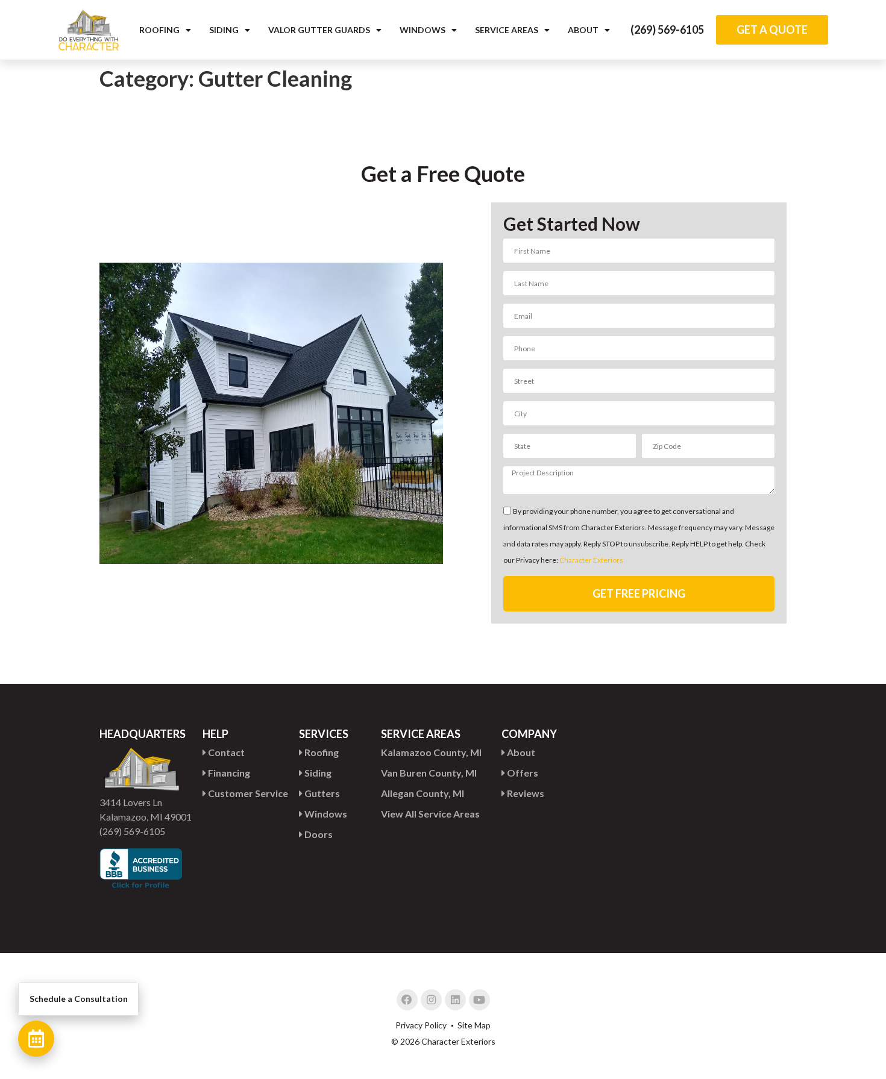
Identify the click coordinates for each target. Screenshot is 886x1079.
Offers (521, 772)
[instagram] (431, 999)
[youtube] (479, 999)
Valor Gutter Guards (319, 30)
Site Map (474, 1025)
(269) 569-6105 (667, 29)
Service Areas (506, 30)
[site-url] (88, 29)
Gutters (321, 793)
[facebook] (407, 999)
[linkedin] (455, 999)
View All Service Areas (430, 813)
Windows (422, 30)
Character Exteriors (591, 560)
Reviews (524, 793)
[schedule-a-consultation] (36, 1039)
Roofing (159, 30)
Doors (318, 834)
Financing (228, 772)
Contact (225, 752)
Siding (224, 30)
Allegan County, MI (422, 793)
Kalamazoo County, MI (431, 752)
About (583, 30)
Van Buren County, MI (429, 772)
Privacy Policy (421, 1025)
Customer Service (247, 793)
